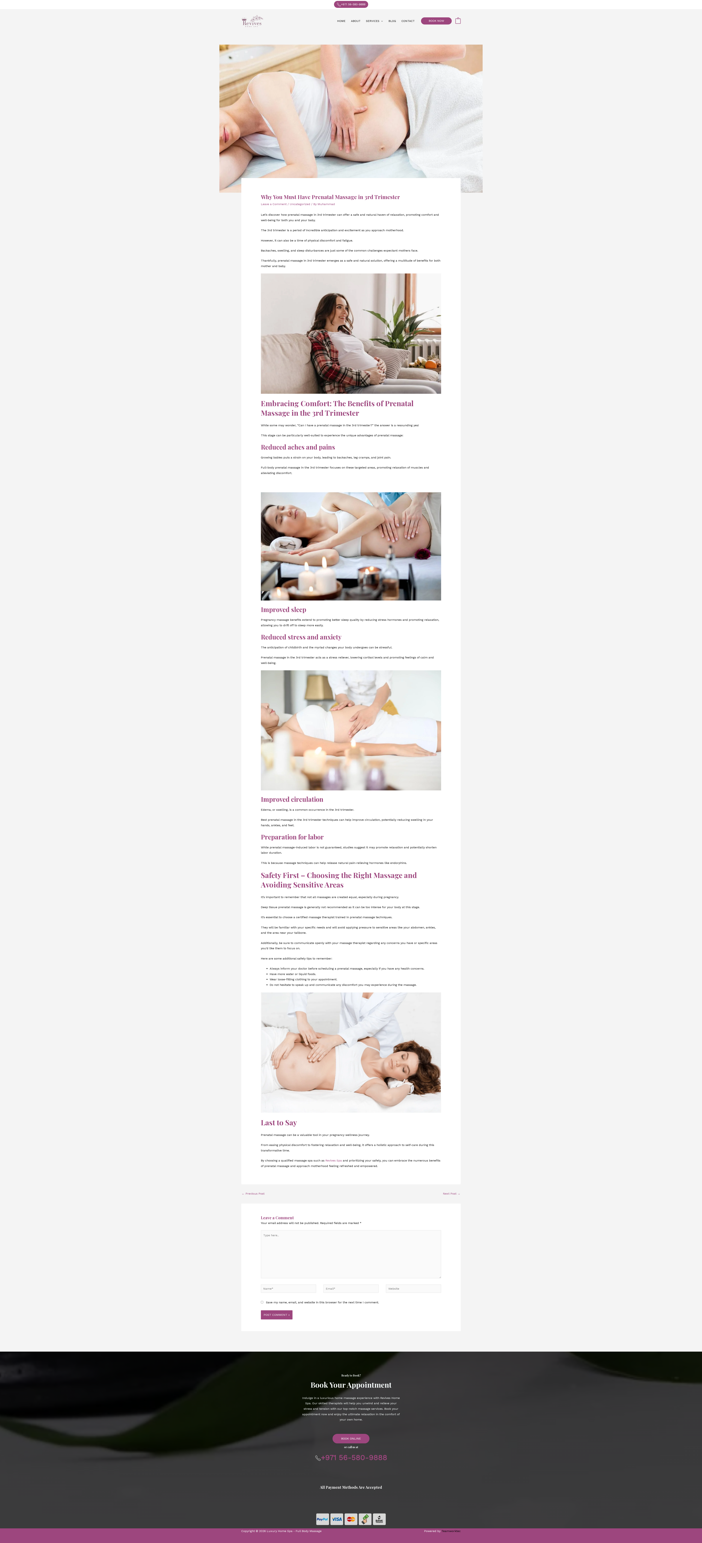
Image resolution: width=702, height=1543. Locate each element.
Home (341, 21)
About (356, 21)
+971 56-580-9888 (353, 4)
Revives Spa (333, 1160)
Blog (392, 21)
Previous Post (253, 1193)
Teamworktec (451, 1531)
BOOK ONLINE (351, 1438)
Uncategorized (300, 204)
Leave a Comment (274, 204)
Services (372, 21)
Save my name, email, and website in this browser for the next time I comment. (322, 1302)
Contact (408, 21)
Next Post (451, 1193)
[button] (436, 20)
